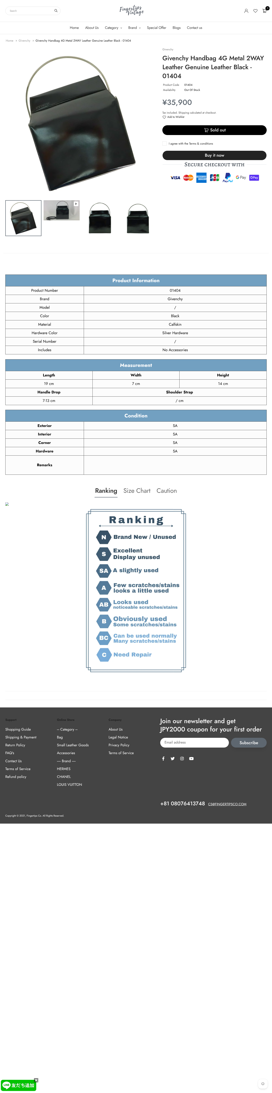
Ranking (106, 490)
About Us (92, 27)
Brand (133, 27)
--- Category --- (67, 729)
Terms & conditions (201, 144)
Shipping (183, 113)
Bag (60, 737)
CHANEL (64, 776)
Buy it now (214, 155)
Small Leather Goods (73, 745)
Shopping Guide (18, 729)
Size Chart (136, 490)
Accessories (66, 753)
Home (74, 27)
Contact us (194, 27)
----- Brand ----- (66, 761)
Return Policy (15, 745)
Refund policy (15, 776)
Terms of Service (17, 769)
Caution (167, 490)
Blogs (176, 27)
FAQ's (9, 753)
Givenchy (24, 41)
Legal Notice (118, 737)
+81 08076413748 (182, 803)
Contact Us (13, 761)
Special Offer (156, 27)
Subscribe (248, 743)
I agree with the (191, 144)
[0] (264, 11)
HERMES (63, 769)
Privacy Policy (119, 745)
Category (112, 27)
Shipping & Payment (20, 737)
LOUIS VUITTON (69, 784)
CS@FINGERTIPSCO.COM (227, 804)
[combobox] (33, 11)
